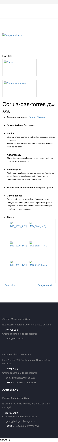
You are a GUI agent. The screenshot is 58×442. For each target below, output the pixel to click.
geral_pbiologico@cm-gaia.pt (20, 377)
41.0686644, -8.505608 (24, 382)
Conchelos (9, 285)
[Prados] (29, 67)
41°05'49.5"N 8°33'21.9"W (26, 426)
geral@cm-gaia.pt (15, 338)
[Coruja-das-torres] (29, 42)
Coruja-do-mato (46, 285)
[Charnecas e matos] (29, 88)
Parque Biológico (37, 117)
